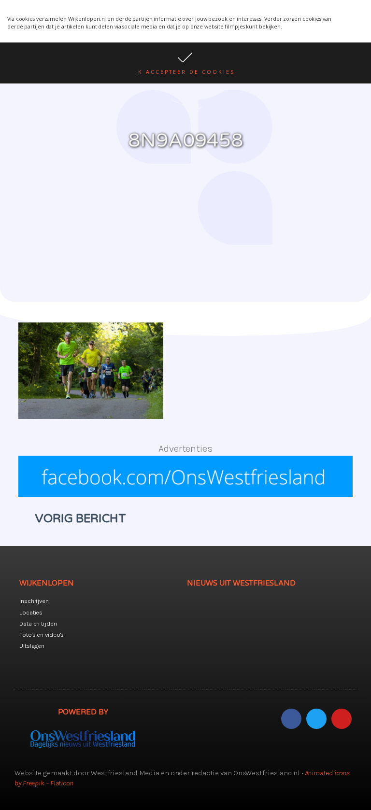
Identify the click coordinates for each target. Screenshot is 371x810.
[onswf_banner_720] (185, 494)
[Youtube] (341, 719)
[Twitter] (316, 719)
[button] (185, 62)
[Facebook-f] (291, 719)
